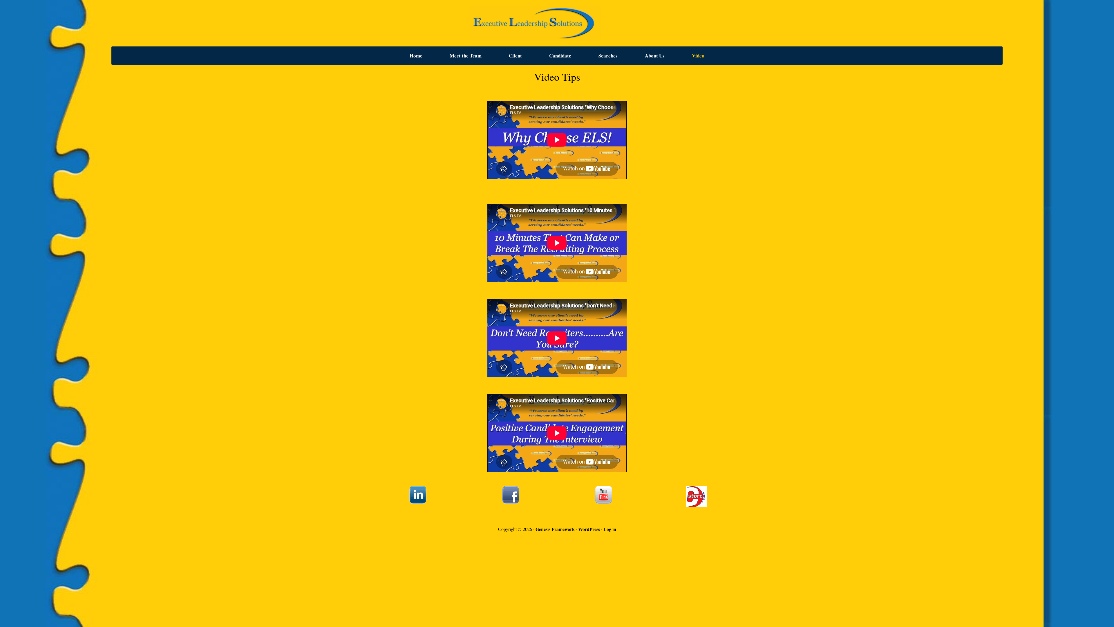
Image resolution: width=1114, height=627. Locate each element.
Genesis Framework (555, 529)
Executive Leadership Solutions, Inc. (557, 23)
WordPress (589, 529)
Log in (609, 529)
